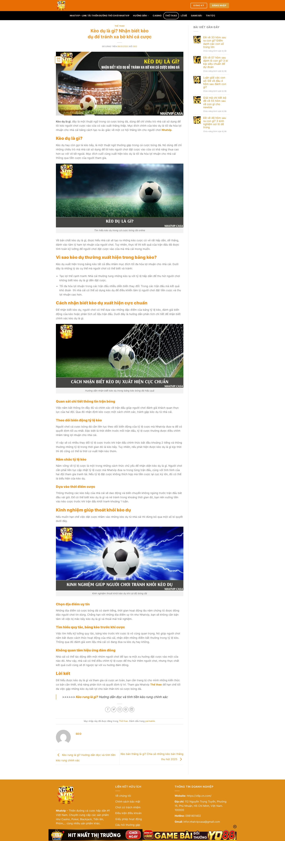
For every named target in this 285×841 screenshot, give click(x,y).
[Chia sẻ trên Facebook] (108, 709)
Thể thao (171, 15)
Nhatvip (61, 810)
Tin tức (210, 15)
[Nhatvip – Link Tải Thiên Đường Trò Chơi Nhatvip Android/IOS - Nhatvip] (77, 5)
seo (135, 46)
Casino (157, 15)
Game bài (196, 15)
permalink (150, 721)
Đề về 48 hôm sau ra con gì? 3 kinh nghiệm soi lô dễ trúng (214, 122)
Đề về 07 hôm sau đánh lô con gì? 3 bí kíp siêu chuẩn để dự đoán (215, 62)
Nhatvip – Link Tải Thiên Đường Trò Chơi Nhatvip (99, 15)
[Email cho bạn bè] (120, 709)
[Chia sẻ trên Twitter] (113, 709)
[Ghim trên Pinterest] (125, 709)
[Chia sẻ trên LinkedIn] (131, 709)
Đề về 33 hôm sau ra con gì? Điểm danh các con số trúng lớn (214, 42)
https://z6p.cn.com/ (199, 795)
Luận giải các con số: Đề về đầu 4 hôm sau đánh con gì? (214, 82)
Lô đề (184, 15)
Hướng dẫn (140, 15)
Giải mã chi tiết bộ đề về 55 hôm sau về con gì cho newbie (214, 102)
